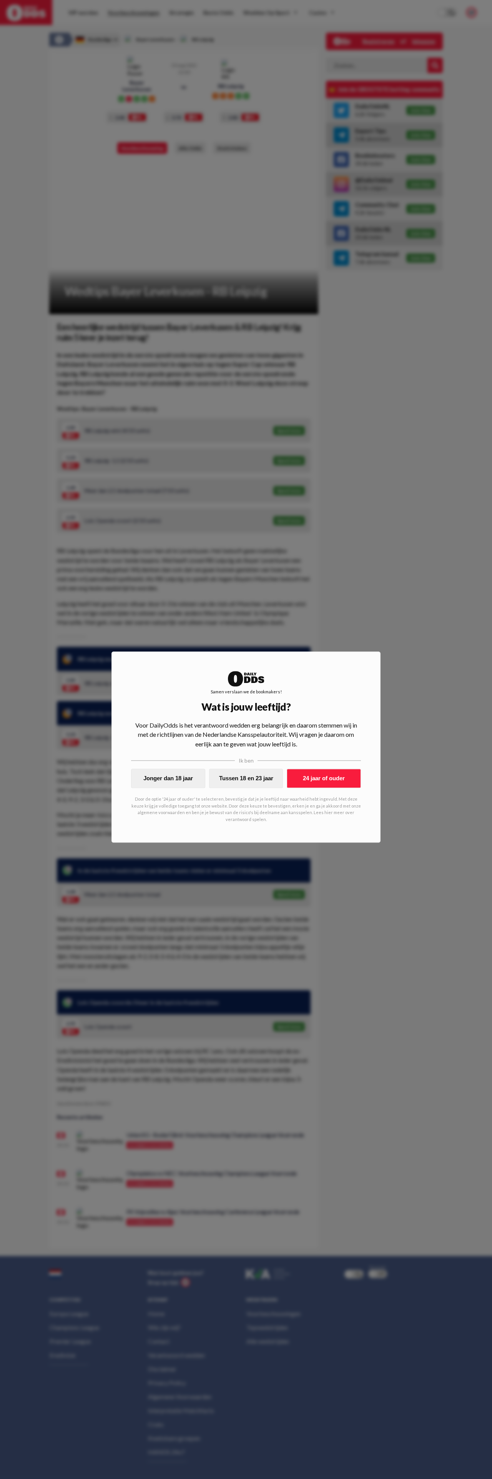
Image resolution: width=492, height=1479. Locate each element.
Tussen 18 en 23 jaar (246, 778)
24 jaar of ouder (324, 778)
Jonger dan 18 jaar (168, 778)
